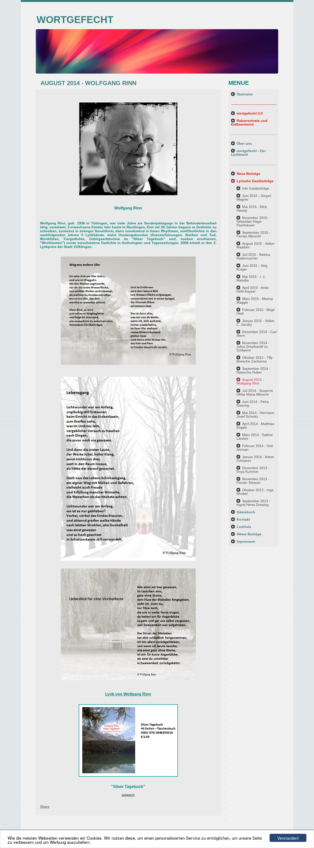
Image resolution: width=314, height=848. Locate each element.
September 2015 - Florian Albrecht (253, 234)
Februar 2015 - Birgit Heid (255, 311)
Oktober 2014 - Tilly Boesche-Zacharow (254, 359)
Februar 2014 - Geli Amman (254, 447)
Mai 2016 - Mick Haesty (251, 208)
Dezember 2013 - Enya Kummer (252, 470)
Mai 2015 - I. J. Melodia (250, 278)
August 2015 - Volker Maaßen (255, 245)
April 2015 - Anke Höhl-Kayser (252, 289)
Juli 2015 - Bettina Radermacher (253, 256)
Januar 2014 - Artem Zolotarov (255, 459)
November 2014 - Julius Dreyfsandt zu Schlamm (252, 346)
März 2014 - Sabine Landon (254, 436)
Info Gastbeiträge (255, 188)
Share (44, 807)
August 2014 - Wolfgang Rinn (250, 381)
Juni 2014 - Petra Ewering (252, 403)
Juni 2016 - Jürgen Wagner (253, 197)
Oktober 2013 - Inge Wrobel (255, 492)
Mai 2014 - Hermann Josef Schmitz (255, 414)
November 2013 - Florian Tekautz (252, 481)
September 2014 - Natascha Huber (253, 370)
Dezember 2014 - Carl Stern (256, 333)
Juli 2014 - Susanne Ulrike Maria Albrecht (254, 392)
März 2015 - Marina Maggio (254, 300)
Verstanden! (288, 838)
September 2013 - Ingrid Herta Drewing (253, 503)
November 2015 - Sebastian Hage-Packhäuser (252, 221)
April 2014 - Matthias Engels (255, 425)
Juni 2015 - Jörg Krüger (251, 267)
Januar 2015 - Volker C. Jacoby (255, 322)
